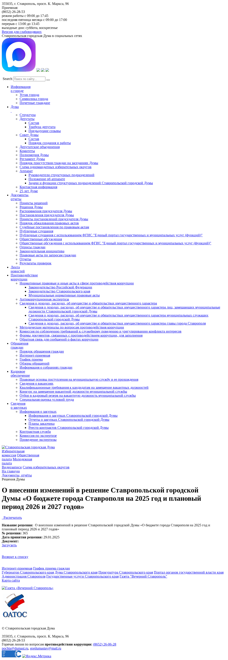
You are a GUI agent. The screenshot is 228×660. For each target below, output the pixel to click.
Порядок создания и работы (49, 143)
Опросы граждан (32, 247)
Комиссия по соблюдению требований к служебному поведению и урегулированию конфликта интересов (100, 331)
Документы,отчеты (20, 197)
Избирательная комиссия (13, 453)
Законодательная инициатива (42, 251)
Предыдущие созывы (44, 131)
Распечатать (12, 517)
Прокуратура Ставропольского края (125, 572)
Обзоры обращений (34, 363)
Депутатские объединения (40, 147)
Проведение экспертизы (38, 439)
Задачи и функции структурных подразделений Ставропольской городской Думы (90, 183)
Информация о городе (21, 89)
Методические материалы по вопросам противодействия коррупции (72, 327)
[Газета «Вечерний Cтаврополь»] (27, 588)
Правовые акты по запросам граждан (48, 255)
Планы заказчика (41, 423)
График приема (31, 359)
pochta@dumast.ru (15, 648)
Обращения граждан (19, 345)
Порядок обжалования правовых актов (49, 223)
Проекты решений (34, 203)
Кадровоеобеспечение (20, 373)
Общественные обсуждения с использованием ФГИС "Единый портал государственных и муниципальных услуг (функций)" (115, 243)
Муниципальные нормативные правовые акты (64, 295)
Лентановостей (18, 269)
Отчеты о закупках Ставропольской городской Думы (68, 419)
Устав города (29, 95)
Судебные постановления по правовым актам (54, 227)
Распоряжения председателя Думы (46, 211)
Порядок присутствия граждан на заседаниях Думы (59, 163)
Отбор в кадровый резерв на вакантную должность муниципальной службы (78, 395)
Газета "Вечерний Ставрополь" (143, 576)
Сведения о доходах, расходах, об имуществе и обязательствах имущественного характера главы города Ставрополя (117, 323)
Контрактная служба (35, 431)
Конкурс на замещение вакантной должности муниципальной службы (73, 391)
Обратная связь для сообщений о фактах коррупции (59, 339)
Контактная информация (38, 187)
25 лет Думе (29, 191)
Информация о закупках (38, 411)
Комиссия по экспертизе (38, 435)
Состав (33, 123)
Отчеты (25, 259)
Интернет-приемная (35, 355)
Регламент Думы (32, 159)
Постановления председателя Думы (47, 215)
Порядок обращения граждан (42, 351)
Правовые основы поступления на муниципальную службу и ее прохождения (79, 379)
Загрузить (9, 545)
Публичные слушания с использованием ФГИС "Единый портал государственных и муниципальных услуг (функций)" (111, 235)
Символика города (34, 99)
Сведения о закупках (19, 405)
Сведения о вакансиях (36, 383)
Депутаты (27, 119)
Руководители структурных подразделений (61, 175)
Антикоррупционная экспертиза (44, 299)
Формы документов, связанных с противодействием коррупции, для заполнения (81, 335)
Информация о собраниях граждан (46, 367)
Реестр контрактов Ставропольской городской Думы (68, 427)
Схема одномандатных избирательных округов (56, 167)
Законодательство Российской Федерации (60, 287)
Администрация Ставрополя (23, 576)
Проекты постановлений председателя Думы (54, 219)
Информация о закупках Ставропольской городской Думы (73, 415)
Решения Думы (31, 207)
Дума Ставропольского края (76, 572)
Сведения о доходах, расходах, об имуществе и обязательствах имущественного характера (88, 303)
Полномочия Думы (34, 155)
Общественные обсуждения (41, 239)
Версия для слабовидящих (22, 32)
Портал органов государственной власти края (189, 572)
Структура (28, 115)
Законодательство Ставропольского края (59, 291)
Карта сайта (11, 580)
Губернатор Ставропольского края (28, 572)
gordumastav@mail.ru (45, 648)
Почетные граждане (35, 103)
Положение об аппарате (46, 179)
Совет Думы (29, 135)
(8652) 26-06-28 (104, 644)
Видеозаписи (12, 467)
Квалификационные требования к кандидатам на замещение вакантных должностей (84, 387)
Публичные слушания (36, 231)
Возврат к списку (15, 557)
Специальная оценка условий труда (47, 399)
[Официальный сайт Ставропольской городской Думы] (28, 447)
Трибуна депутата (41, 127)
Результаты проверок (35, 263)
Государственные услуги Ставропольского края (82, 576)
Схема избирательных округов (46, 467)
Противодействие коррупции (24, 277)
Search (7, 79)
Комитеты (27, 151)
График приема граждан (51, 568)
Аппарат (26, 171)
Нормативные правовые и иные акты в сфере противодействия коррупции (77, 283)
